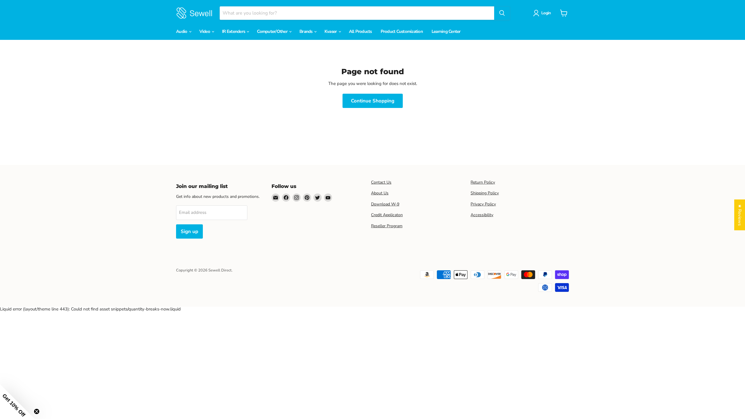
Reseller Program (386, 226)
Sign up (189, 231)
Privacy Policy (483, 204)
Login (546, 13)
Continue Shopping (372, 100)
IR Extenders (234, 31)
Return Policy (483, 182)
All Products (360, 31)
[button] (17, 401)
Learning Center (446, 31)
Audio (182, 31)
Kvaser (331, 31)
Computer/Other (272, 31)
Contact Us (381, 182)
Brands (306, 31)
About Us (380, 193)
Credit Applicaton (387, 215)
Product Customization (402, 31)
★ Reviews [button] (740, 215)
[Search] (502, 13)
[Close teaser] (37, 411)
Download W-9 (385, 204)
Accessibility (482, 215)
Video (205, 31)
